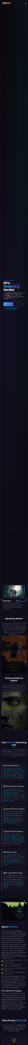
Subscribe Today (11, 308)
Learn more (8, 304)
